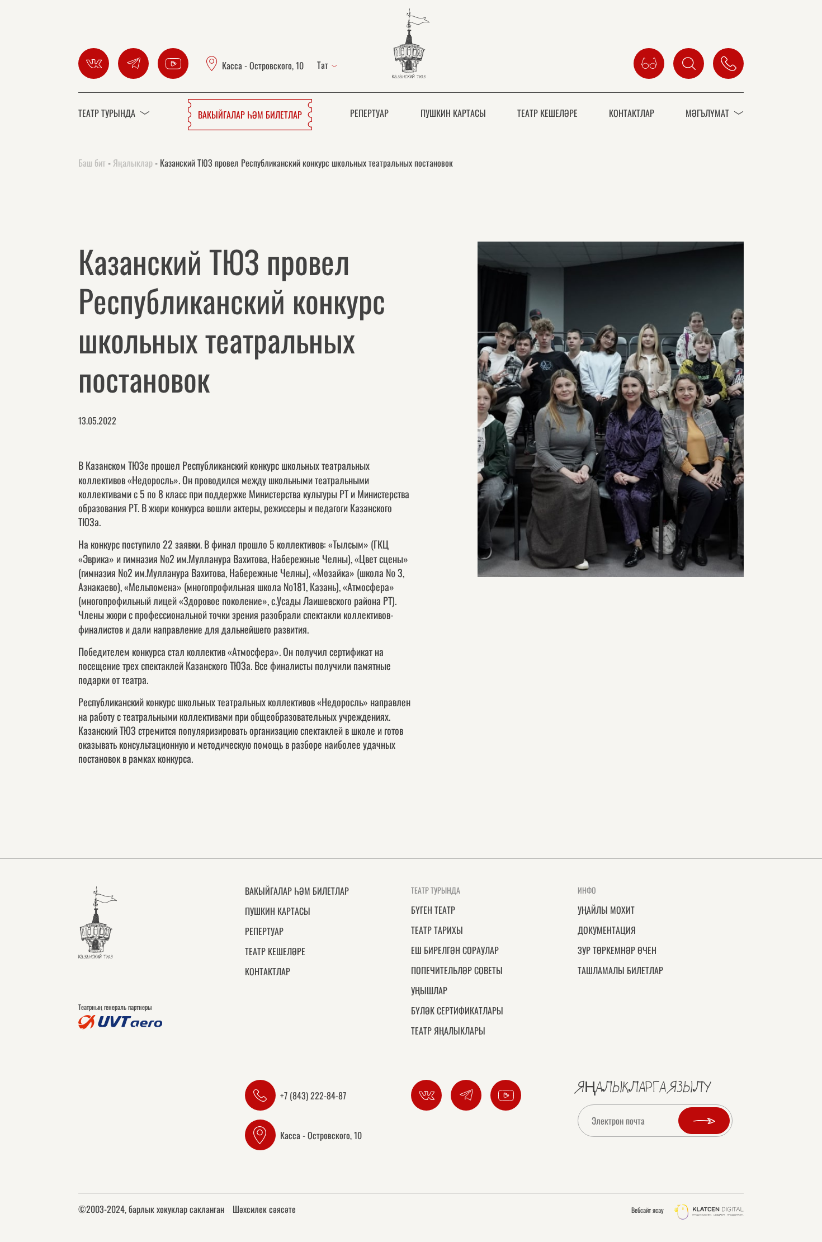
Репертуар (369, 113)
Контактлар (631, 113)
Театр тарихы (437, 929)
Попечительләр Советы (457, 970)
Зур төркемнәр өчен (617, 950)
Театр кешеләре (547, 113)
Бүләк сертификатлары (457, 1010)
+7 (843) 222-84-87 (313, 1095)
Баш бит (92, 163)
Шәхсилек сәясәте (264, 1210)
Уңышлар (429, 990)
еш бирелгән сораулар (455, 950)
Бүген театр (433, 909)
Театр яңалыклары (448, 1030)
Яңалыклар (133, 163)
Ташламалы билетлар (620, 970)
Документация (607, 929)
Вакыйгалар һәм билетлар (250, 114)
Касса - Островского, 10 (263, 65)
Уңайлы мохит (606, 909)
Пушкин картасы (453, 113)
